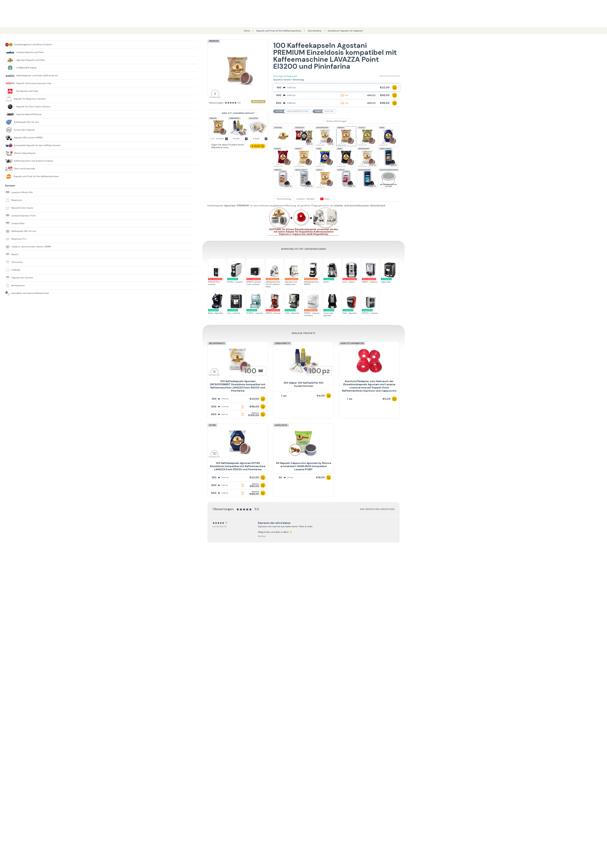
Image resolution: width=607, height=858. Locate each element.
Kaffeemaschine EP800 (311, 282)
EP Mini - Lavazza (235, 280)
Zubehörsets (282, 343)
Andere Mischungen (336, 121)
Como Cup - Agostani (328, 313)
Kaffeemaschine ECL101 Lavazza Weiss (273, 283)
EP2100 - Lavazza (370, 311)
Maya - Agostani (215, 311)
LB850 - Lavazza (369, 280)
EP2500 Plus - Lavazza (215, 282)
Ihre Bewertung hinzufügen (377, 509)
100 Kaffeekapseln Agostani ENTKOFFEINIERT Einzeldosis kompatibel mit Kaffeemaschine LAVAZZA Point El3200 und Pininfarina (237, 386)
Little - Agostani (292, 311)
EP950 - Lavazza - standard (312, 313)
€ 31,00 (256, 146)
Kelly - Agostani (350, 311)
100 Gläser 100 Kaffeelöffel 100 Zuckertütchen (303, 384)
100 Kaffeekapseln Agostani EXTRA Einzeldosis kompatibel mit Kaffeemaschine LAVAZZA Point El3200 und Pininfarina (237, 466)
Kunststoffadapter (352, 343)
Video (326, 199)
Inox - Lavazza (233, 311)
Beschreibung (284, 199)
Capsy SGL (386, 280)
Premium (214, 41)
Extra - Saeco (349, 280)
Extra (212, 425)
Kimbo (328, 280)
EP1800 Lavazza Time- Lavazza (253, 282)
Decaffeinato (217, 343)
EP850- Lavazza (273, 311)
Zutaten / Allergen (305, 199)
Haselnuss (281, 425)
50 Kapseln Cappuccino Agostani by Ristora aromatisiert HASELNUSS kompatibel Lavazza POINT (303, 466)
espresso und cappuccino (291, 282)
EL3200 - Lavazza (254, 311)
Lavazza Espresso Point (297, 111)
